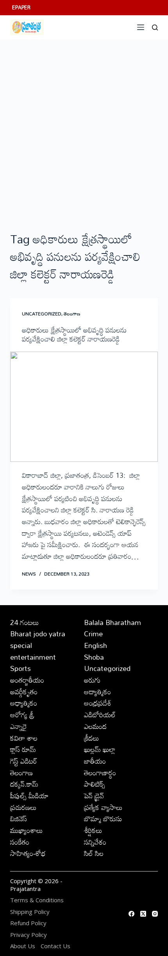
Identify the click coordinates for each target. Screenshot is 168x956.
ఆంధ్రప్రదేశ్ (97, 703)
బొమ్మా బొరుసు (103, 819)
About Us (22, 946)
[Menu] (140, 27)
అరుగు (92, 680)
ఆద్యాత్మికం (97, 692)
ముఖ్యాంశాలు (26, 830)
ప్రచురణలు (23, 807)
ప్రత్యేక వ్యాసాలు (103, 807)
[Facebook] (131, 914)
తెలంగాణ (72, 313)
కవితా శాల (24, 738)
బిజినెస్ (18, 819)
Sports (20, 668)
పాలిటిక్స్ (94, 784)
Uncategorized (41, 313)
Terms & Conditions (37, 900)
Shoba (94, 657)
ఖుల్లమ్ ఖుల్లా (99, 749)
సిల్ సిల (94, 853)
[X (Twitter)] (143, 914)
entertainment (33, 657)
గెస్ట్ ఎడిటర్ (23, 761)
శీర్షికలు (93, 830)
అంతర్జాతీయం (27, 680)
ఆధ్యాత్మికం (23, 703)
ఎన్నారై (18, 726)
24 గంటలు (24, 622)
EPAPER (21, 7)
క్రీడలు (91, 738)
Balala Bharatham (112, 622)
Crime (93, 634)
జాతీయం (95, 761)
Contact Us (55, 946)
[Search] (155, 27)
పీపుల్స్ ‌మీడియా (29, 796)
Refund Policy (28, 923)
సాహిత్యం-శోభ (28, 853)
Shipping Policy (30, 912)
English (95, 645)
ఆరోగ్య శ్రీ (22, 715)
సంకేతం (19, 842)
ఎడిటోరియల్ (100, 715)
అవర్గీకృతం (24, 692)
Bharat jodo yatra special (37, 639)
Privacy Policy (28, 934)
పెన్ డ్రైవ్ (94, 796)
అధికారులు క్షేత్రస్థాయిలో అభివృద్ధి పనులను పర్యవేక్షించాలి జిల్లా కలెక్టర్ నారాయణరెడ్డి (74, 334)
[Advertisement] (84, 127)
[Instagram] (155, 914)
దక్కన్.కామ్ (24, 784)
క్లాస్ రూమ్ (23, 749)
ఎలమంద (95, 726)
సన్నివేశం (95, 842)
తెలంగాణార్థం (100, 773)
